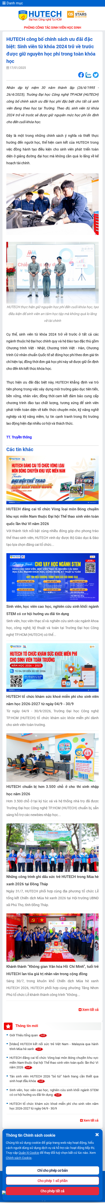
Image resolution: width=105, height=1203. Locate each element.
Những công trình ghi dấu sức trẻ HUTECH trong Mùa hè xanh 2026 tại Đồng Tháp (52, 880)
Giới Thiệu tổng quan (24, 1035)
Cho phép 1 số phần (53, 1181)
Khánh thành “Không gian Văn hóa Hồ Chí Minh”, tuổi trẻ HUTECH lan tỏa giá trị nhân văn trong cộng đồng (52, 970)
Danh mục (14, 3)
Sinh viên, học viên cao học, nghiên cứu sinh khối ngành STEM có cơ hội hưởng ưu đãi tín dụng (52, 610)
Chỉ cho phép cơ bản (52, 1170)
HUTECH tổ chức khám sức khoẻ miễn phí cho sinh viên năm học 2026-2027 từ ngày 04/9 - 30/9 (52, 700)
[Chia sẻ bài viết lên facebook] (81, 75)
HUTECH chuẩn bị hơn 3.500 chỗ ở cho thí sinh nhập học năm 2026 (52, 790)
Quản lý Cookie (29, 1153)
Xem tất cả (90, 1010)
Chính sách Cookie (19, 1158)
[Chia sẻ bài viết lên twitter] (96, 75)
